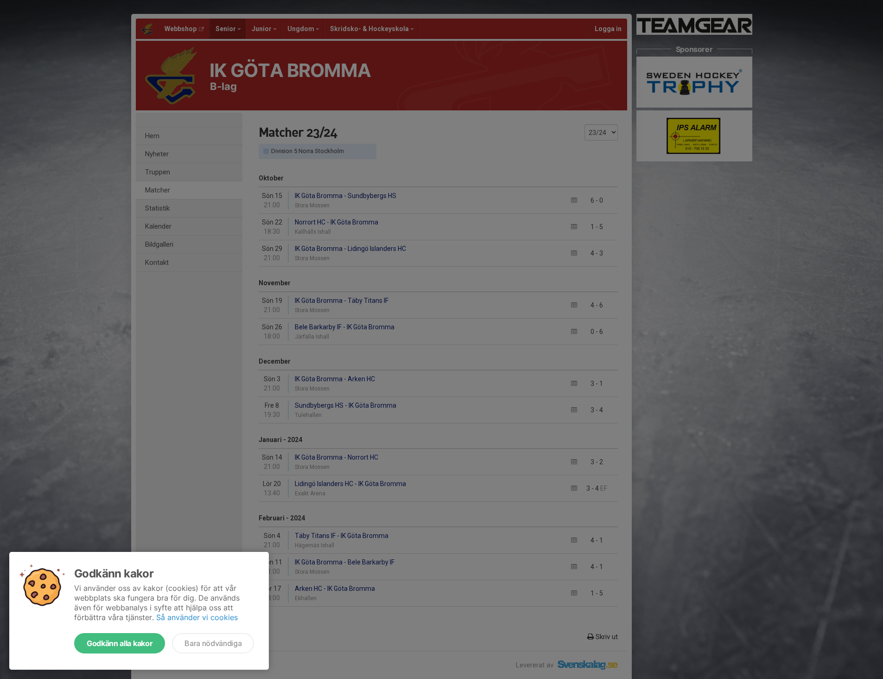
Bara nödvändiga (212, 643)
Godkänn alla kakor (119, 643)
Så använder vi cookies (197, 617)
